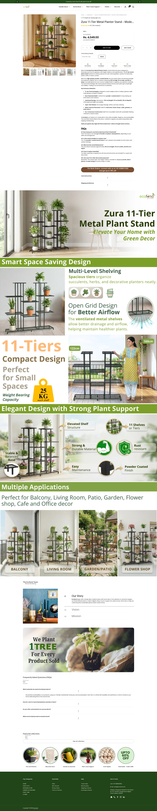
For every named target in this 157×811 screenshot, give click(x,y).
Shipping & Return (86, 788)
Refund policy (85, 786)
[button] (133, 7)
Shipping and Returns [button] (87, 183)
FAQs (53, 784)
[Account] (125, 7)
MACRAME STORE (27, 788)
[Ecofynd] (26, 6)
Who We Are (55, 786)
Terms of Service (57, 790)
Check (102, 56)
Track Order (84, 784)
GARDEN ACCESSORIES (29, 790)
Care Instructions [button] (86, 176)
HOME (24, 784)
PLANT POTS (26, 786)
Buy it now (127, 48)
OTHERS (25, 794)
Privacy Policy (56, 788)
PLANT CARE (26, 792)
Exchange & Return (86, 790)
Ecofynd (35, 808)
